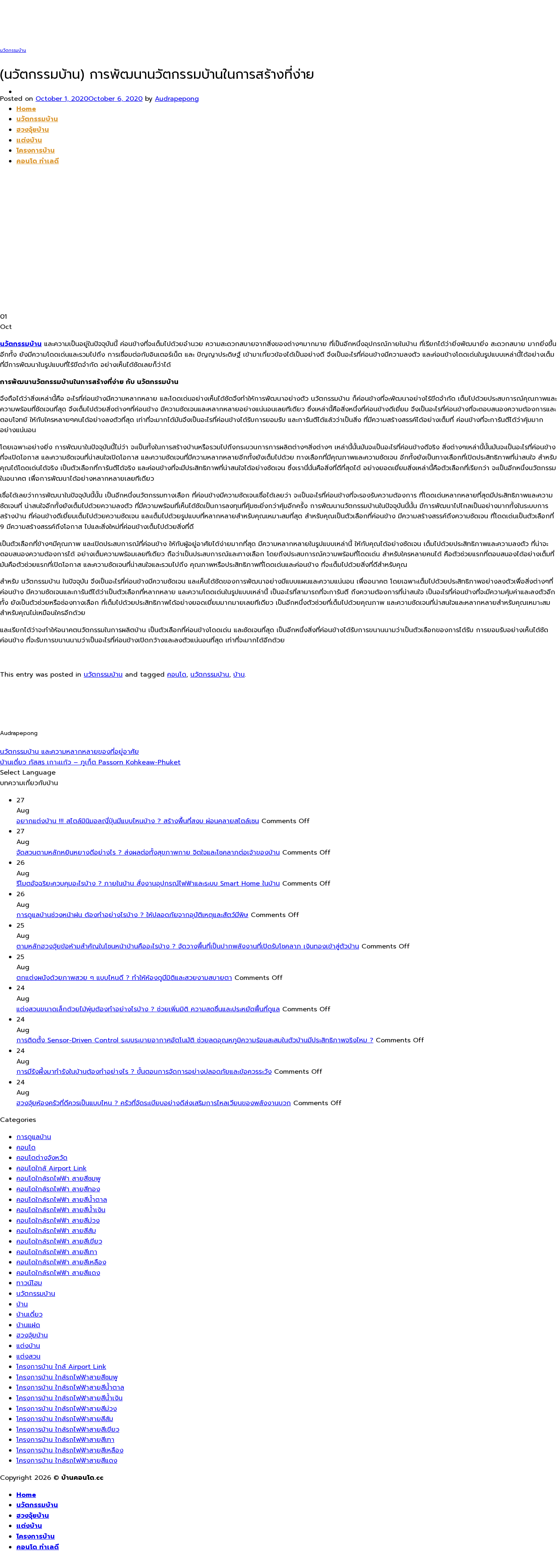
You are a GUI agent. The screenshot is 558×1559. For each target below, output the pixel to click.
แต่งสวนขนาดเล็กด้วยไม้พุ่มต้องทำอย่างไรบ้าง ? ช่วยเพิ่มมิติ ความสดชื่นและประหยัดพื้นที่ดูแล (148, 1009)
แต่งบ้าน (28, 1346)
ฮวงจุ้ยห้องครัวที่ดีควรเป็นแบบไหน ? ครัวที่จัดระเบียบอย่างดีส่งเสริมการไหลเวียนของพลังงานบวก (153, 1103)
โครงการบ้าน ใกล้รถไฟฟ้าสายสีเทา (65, 1440)
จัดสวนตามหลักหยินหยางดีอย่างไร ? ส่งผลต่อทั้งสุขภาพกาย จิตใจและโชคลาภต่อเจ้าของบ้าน (148, 852)
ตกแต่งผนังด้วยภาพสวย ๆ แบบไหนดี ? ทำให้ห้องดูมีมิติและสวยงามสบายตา (124, 978)
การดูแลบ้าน (33, 1137)
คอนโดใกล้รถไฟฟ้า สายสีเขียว (59, 1241)
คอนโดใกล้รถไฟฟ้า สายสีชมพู (58, 1179)
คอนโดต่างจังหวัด (41, 1158)
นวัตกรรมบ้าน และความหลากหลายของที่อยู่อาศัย (69, 752)
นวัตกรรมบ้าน (13, 50)
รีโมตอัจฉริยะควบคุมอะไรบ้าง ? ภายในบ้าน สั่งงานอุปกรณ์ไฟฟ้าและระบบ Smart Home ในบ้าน (148, 883)
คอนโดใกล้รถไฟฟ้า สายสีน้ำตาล (61, 1200)
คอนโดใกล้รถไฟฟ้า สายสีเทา (56, 1252)
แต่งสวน (28, 1356)
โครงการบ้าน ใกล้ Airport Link (61, 1367)
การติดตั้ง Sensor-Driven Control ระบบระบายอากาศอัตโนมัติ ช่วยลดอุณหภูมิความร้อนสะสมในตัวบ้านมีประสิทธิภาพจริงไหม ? (194, 1040)
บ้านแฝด (28, 1325)
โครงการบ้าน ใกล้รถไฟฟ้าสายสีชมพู (67, 1377)
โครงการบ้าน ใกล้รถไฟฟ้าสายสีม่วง (66, 1409)
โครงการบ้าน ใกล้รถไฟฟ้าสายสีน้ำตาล (70, 1387)
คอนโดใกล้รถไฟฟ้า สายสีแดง (58, 1273)
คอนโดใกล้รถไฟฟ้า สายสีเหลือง (61, 1262)
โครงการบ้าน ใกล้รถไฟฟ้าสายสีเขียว (67, 1430)
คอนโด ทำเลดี (37, 1547)
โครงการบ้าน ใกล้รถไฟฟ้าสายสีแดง (66, 1461)
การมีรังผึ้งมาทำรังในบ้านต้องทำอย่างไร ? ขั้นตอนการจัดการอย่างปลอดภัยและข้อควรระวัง (144, 1072)
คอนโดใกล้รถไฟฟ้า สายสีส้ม (56, 1231)
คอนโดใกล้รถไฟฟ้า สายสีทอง (58, 1189)
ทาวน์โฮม (29, 1283)
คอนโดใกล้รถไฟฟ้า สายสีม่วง (58, 1221)
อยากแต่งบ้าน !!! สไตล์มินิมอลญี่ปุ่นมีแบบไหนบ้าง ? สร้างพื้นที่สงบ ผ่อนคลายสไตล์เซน (137, 821)
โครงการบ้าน (35, 1536)
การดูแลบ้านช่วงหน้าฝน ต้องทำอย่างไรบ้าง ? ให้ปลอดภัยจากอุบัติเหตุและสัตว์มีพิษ (132, 915)
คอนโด (176, 675)
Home (26, 1495)
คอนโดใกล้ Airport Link (51, 1168)
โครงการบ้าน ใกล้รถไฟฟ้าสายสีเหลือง (69, 1450)
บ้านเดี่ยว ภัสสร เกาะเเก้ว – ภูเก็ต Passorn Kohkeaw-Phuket (90, 762)
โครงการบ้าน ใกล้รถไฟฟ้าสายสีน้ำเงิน (69, 1398)
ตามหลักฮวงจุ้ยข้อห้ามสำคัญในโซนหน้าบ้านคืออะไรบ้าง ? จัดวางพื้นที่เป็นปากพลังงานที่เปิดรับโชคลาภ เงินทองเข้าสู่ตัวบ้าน (187, 946)
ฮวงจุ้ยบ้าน (32, 1335)
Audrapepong (177, 99)
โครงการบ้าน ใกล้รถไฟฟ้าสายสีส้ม (64, 1419)
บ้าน (239, 675)
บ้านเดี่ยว (29, 1314)
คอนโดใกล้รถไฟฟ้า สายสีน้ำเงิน (60, 1210)
